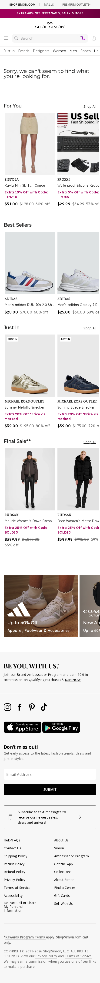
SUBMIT (50, 789)
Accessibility (13, 895)
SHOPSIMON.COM (22, 4)
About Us (61, 840)
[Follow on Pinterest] (32, 709)
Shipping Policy (15, 856)
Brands (23, 51)
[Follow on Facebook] (20, 709)
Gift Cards (62, 895)
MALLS (49, 4)
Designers (41, 51)
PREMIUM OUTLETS (76, 4)
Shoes (85, 51)
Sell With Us (63, 903)
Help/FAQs (12, 840)
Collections (63, 871)
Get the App (63, 864)
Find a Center (64, 887)
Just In (9, 51)
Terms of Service (17, 887)
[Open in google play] (61, 731)
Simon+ (60, 848)
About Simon (64, 879)
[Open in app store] (23, 731)
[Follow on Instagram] (8, 709)
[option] (31, 163)
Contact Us (12, 848)
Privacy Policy (14, 879)
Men (73, 51)
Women (59, 51)
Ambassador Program (71, 856)
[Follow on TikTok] (44, 709)
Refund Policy (14, 871)
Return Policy (14, 864)
